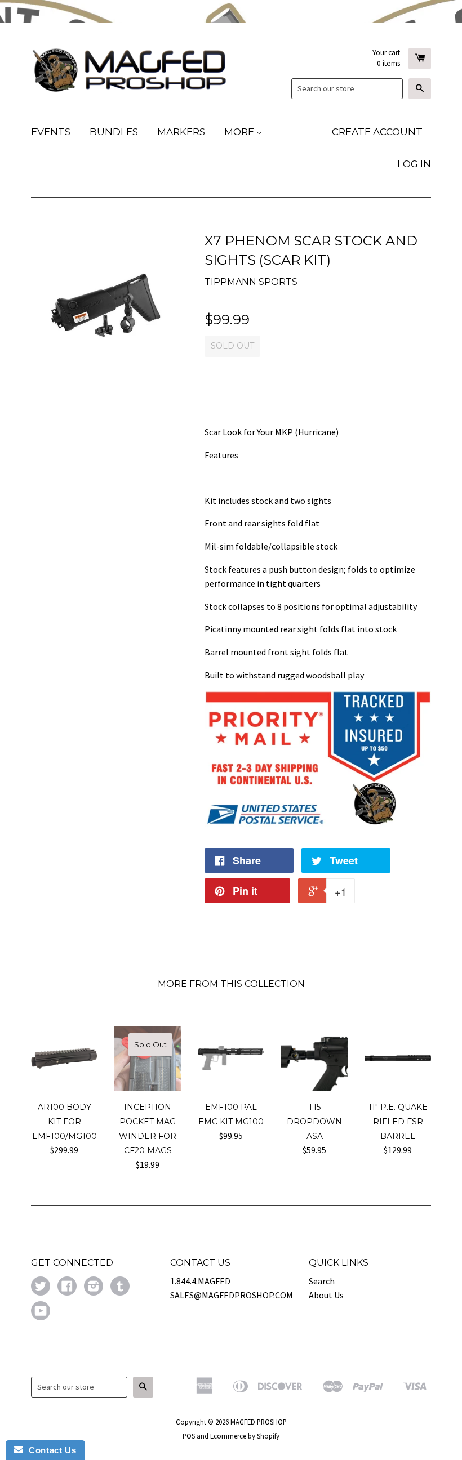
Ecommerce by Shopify (244, 1435)
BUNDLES (114, 131)
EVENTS (50, 131)
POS (189, 1435)
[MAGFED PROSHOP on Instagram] (93, 1287)
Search (322, 1281)
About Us (326, 1295)
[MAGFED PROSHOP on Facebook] (67, 1287)
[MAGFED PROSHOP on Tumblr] (120, 1287)
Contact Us (49, 1450)
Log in (414, 163)
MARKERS (181, 131)
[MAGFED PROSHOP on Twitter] (40, 1287)
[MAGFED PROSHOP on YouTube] (40, 1312)
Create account (377, 131)
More (240, 131)
